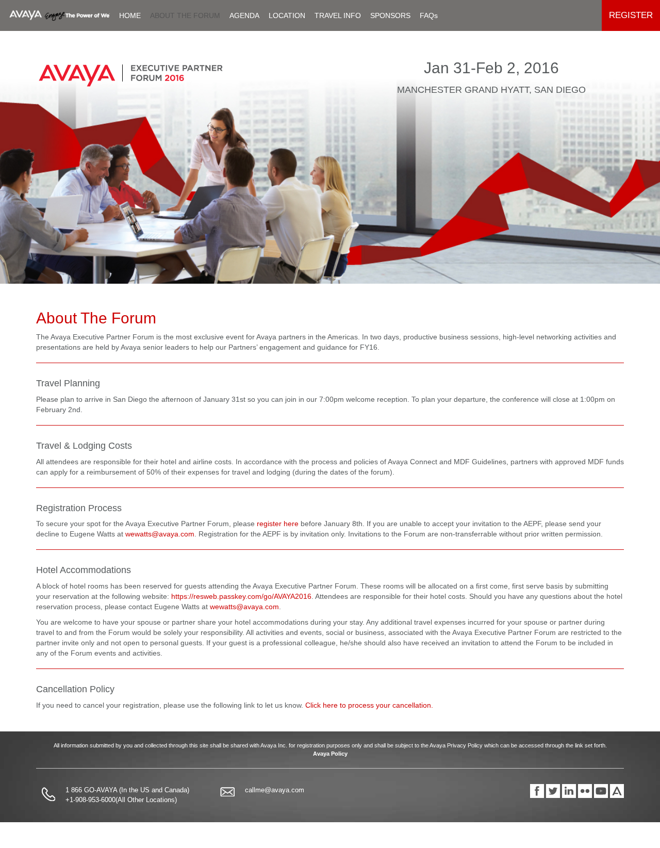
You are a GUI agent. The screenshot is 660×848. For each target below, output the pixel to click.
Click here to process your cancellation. (369, 705)
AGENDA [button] (244, 15)
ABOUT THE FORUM (185, 15)
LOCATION (287, 15)
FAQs (429, 15)
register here (278, 523)
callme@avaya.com (274, 790)
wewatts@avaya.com (159, 534)
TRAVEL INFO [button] (338, 15)
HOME (130, 15)
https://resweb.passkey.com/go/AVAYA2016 (241, 596)
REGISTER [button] (631, 15)
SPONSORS (390, 15)
